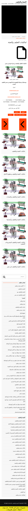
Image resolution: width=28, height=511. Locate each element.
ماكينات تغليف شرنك (20, 387)
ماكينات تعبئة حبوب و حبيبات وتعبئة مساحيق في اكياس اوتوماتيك (14, 339)
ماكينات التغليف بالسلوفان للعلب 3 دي (17, 329)
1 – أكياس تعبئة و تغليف (20, 286)
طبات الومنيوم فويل (21, 323)
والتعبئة (10, 114)
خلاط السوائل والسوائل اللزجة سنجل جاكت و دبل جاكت (14, 317)
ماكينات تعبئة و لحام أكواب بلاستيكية (17, 369)
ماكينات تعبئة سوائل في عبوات (18, 352)
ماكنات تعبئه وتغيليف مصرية (19, 451)
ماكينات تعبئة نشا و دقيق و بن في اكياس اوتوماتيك (14, 360)
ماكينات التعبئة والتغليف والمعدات (16, 197)
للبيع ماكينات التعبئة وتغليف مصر (18, 469)
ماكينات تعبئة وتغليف (20, 372)
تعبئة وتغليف (22, 304)
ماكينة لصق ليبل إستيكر (20, 412)
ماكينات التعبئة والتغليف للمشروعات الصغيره (15, 433)
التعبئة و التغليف (21, 289)
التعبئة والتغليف (21, 2)
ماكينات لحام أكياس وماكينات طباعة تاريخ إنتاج (15, 396)
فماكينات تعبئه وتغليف (20, 495)
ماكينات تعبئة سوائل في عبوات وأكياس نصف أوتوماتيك (15, 356)
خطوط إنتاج (22, 313)
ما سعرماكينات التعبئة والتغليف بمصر (17, 460)
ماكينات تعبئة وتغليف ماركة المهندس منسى (15, 375)
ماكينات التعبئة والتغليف (18, 151)
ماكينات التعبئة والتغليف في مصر (16, 266)
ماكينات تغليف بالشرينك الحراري (18, 381)
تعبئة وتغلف (22, 301)
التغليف (23, 112)
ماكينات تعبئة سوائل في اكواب (18, 346)
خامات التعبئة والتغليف (20, 307)
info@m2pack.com (14, 90)
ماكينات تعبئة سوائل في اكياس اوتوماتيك (16, 349)
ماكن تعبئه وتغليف (21, 457)
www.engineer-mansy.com (14, 96)
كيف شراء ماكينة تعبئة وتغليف (18, 475)
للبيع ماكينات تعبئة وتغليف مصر (18, 466)
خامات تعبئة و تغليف (20, 310)
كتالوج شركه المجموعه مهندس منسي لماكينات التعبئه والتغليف (15, 485)
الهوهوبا (23, 298)
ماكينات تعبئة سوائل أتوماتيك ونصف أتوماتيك (15, 343)
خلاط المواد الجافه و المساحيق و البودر (17, 320)
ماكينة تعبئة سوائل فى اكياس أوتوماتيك (16, 404)
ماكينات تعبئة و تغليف (22, 60)
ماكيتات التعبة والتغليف (20, 445)
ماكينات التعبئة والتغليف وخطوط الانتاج (14, 174)
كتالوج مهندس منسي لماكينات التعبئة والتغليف (15, 481)
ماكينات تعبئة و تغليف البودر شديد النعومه (16, 366)
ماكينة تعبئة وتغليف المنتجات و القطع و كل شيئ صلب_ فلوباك (15, 408)
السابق (23, 129)
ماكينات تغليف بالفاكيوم (20, 384)
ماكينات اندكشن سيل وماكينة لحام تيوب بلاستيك (14, 336)
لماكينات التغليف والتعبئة (19, 114)
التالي (6, 119)
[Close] (27, 507)
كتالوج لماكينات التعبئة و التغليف (18, 489)
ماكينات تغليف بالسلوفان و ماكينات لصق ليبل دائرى (14, 378)
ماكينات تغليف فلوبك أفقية (19, 390)
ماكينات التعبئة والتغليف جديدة (18, 439)
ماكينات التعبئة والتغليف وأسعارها (16, 219)
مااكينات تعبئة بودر (21, 326)
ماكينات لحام (22, 393)
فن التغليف (22, 492)
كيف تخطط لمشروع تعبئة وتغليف (18, 478)
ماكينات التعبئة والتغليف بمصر (18, 442)
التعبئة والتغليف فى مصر (20, 295)
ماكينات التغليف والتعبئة (20, 333)
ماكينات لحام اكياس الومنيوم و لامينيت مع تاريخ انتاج (15, 400)
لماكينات (16, 112)
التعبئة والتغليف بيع (21, 292)
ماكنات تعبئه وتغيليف (20, 448)
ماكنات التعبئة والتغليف (20, 454)
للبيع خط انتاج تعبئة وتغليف (19, 472)
